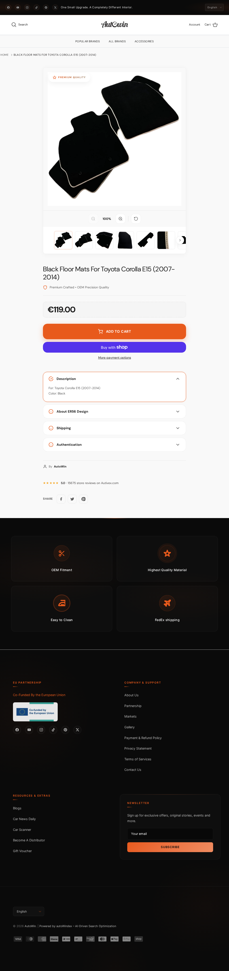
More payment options (114, 358)
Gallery (129, 727)
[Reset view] (136, 219)
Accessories (144, 41)
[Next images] (180, 240)
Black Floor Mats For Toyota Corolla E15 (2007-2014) (55, 55)
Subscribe (170, 847)
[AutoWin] (114, 24)
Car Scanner (22, 830)
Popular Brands (87, 41)
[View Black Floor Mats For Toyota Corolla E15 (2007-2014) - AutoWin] (63, 240)
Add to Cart (118, 331)
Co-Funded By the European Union (39, 695)
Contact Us (132, 770)
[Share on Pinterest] (83, 499)
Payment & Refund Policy (143, 738)
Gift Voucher (22, 851)
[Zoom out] (93, 219)
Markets (130, 716)
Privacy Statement (138, 748)
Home (4, 55)
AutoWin (30, 926)
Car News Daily (24, 819)
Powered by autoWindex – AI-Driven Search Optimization (77, 926)
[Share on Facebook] (61, 499)
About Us (131, 695)
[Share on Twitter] (72, 499)
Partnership (133, 706)
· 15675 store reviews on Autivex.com (90, 483)
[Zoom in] (120, 219)
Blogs (17, 808)
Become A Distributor (29, 840)
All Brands (117, 41)
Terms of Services (137, 759)
